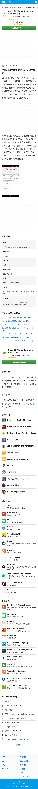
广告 (3, 765)
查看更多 (19, 745)
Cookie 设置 (24, 776)
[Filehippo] (7, 2)
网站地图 (5, 769)
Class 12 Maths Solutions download (14, 317)
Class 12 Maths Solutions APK (20, 351)
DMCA (22, 773)
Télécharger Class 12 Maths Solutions (15, 341)
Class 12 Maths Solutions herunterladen (16, 334)
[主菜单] (36, 2)
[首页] (2, 7)
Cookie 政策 (24, 761)
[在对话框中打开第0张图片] (10, 181)
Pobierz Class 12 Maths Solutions (14, 321)
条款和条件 (24, 757)
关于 (3, 757)
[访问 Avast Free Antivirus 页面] (19, 23)
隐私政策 (23, 765)
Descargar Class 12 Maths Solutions (15, 337)
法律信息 (23, 769)
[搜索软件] (32, 2)
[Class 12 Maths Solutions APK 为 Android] (4, 14)
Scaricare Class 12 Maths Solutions (14, 324)
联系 (3, 761)
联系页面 (31, 404)
